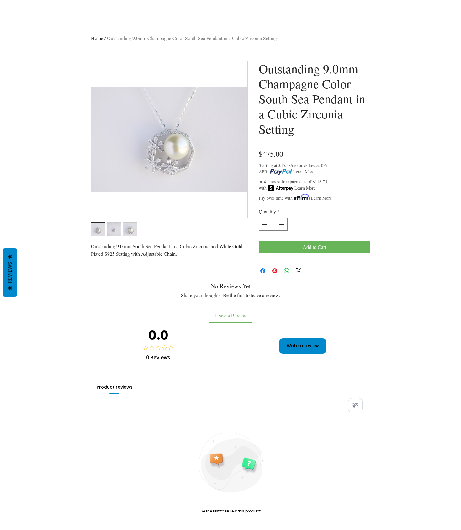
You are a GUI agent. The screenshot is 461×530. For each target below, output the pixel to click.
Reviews (9, 272)
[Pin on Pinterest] (274, 271)
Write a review (303, 346)
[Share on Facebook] (263, 271)
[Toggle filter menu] (355, 405)
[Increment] (282, 224)
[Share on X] (298, 271)
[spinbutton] (273, 224)
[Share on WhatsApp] (286, 271)
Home (97, 38)
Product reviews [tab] (115, 387)
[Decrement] (264, 224)
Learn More (303, 172)
